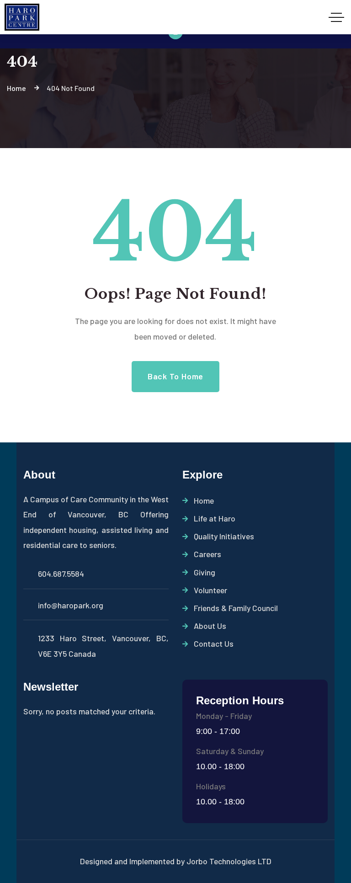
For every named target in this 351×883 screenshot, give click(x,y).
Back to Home (175, 376)
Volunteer (210, 590)
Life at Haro (214, 518)
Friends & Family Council (236, 608)
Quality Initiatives (224, 536)
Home (204, 500)
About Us (210, 626)
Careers (207, 554)
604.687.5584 (61, 574)
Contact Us (214, 643)
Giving (204, 572)
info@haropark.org (70, 605)
